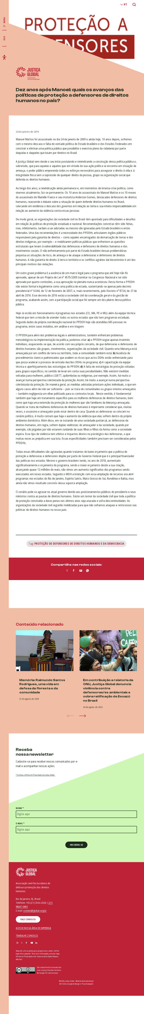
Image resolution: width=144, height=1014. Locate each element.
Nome (20, 808)
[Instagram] (17, 943)
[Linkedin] (36, 943)
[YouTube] (31, 943)
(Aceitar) (19, 959)
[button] (82, 715)
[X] (21, 943)
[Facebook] (26, 943)
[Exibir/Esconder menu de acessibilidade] (4, 57)
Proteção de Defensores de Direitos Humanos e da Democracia (79, 544)
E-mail (20, 823)
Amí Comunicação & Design (69, 984)
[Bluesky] (41, 943)
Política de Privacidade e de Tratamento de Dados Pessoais (37, 956)
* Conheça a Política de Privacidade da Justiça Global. (35, 775)
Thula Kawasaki (87, 984)
